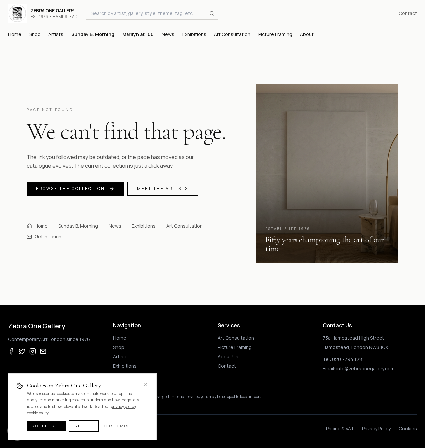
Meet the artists (162, 188)
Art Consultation (184, 226)
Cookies (408, 428)
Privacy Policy (376, 428)
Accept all (46, 425)
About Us (228, 356)
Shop (118, 347)
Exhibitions (144, 226)
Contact (408, 13)
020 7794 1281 (348, 359)
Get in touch (48, 236)
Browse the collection (70, 188)
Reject (84, 425)
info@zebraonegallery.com (365, 368)
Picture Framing (235, 347)
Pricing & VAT (340, 428)
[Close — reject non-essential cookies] (146, 384)
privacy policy (123, 406)
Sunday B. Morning (78, 226)
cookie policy (37, 413)
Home (41, 226)
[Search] (212, 13)
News (115, 226)
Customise (118, 425)
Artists (120, 356)
